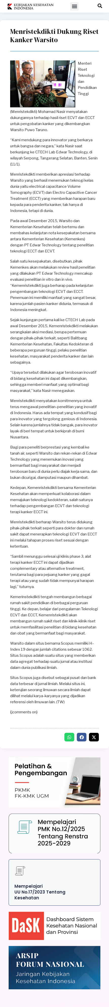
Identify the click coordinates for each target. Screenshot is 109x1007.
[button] (74, 6)
